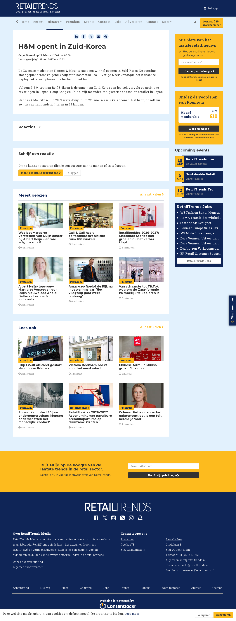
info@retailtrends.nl (193, 560)
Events (89, 22)
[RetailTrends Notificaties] (140, 518)
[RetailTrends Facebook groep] (96, 518)
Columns (86, 588)
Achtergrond (21, 588)
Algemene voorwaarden (28, 567)
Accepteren (223, 615)
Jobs (117, 22)
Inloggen (72, 173)
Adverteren (133, 22)
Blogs (65, 588)
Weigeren (203, 615)
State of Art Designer (195, 223)
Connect (104, 22)
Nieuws (45, 588)
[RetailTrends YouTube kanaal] (113, 518)
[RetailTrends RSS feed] (122, 518)
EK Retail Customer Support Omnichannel (200, 253)
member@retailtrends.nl (198, 570)
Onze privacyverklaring (28, 562)
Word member (198, 128)
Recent (38, 22)
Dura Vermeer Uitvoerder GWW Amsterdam (200, 238)
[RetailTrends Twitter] (104, 519)
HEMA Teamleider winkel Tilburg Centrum (200, 218)
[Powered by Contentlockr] (118, 606)
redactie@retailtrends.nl (193, 565)
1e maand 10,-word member (212, 23)
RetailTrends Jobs (199, 261)
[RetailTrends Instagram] (131, 518)
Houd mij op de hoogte (198, 71)
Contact (152, 22)
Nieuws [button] (54, 22)
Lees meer (131, 613)
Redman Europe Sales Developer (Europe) (200, 228)
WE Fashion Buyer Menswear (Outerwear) (200, 212)
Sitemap (217, 588)
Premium (73, 22)
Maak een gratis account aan (40, 172)
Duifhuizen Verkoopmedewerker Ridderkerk (200, 248)
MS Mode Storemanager (198, 233)
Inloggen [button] (214, 8)
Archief (196, 588)
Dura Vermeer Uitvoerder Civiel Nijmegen (200, 243)
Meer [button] (166, 22)
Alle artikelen (151, 194)
